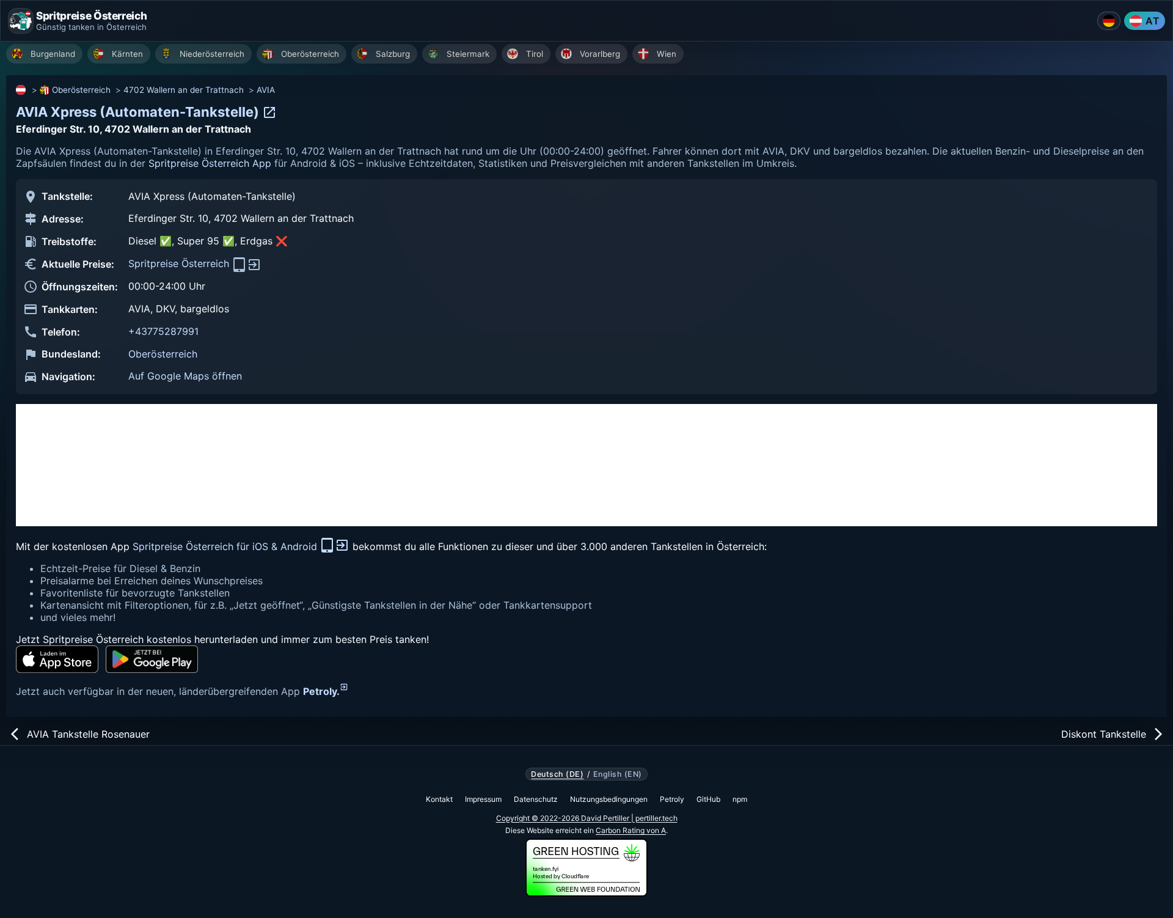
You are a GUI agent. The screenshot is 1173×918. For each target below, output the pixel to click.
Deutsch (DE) (557, 774)
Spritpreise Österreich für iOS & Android (226, 546)
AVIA (266, 90)
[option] (44, 54)
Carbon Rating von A (631, 830)
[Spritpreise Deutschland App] (1108, 21)
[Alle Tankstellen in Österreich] (21, 90)
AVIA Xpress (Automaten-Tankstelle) (139, 112)
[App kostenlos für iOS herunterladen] (57, 659)
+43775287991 (163, 331)
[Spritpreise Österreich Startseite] (21, 21)
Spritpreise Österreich (180, 263)
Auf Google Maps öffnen (185, 376)
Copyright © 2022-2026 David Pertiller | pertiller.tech (587, 818)
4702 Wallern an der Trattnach (183, 90)
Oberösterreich (81, 90)
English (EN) (617, 774)
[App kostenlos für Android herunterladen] (152, 659)
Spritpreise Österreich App (209, 163)
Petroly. (321, 691)
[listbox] (589, 55)
